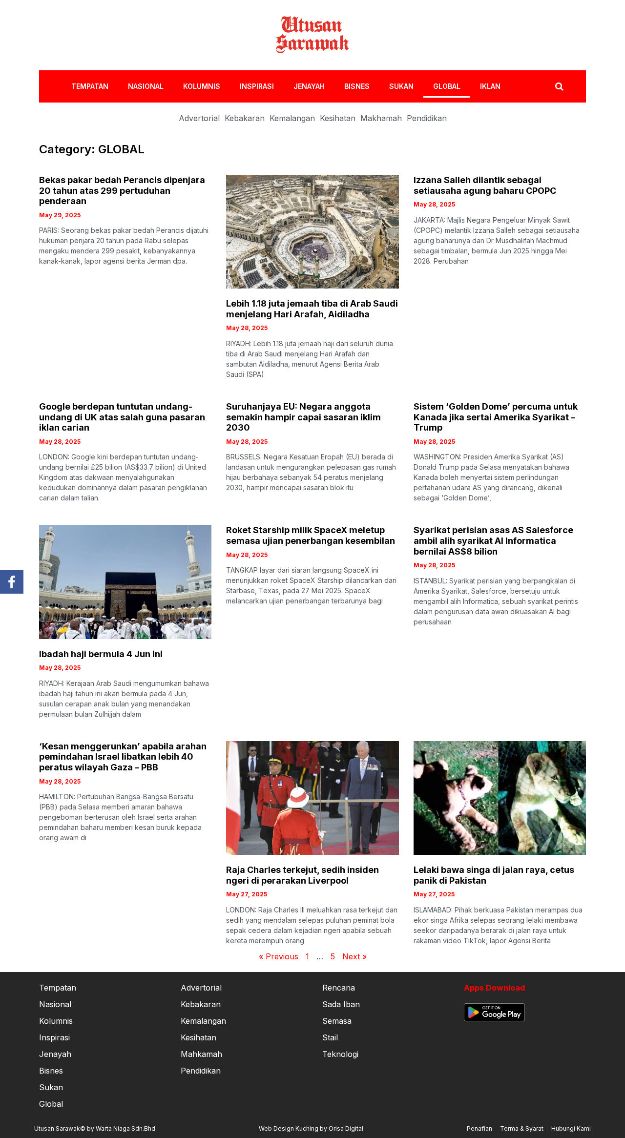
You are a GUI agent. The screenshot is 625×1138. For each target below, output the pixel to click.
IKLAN (490, 86)
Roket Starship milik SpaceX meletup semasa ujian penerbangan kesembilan (310, 535)
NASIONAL (146, 86)
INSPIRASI (257, 86)
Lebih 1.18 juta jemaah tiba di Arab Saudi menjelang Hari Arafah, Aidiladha (312, 308)
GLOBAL (446, 86)
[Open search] (559, 86)
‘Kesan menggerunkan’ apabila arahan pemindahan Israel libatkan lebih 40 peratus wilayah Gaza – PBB (123, 756)
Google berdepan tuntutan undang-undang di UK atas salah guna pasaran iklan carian (122, 417)
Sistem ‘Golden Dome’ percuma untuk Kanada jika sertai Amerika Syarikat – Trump (496, 417)
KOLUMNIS (201, 86)
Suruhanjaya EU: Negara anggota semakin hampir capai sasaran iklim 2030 (303, 417)
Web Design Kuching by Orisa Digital (311, 1128)
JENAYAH (309, 86)
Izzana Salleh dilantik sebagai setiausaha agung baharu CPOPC (485, 185)
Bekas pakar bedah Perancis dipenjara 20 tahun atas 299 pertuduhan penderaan (122, 190)
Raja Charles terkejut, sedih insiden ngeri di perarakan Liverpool (302, 875)
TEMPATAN (89, 86)
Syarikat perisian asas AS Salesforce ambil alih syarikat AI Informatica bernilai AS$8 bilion (493, 540)
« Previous (278, 956)
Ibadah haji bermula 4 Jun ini (101, 654)
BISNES (357, 86)
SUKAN (401, 86)
